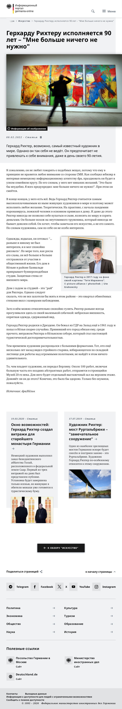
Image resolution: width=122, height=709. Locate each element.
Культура (9, 20)
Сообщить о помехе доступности (25, 699)
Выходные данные (36, 693)
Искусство (24, 20)
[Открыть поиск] (91, 9)
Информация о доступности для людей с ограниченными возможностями (49, 696)
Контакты (12, 693)
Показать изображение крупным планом (88, 255)
